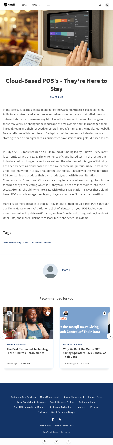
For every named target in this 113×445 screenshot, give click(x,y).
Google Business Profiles (62, 401)
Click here (36, 218)
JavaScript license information (56, 432)
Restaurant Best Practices (23, 396)
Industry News (95, 396)
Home (23, 4)
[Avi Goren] (65, 313)
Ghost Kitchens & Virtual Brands (29, 406)
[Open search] (100, 5)
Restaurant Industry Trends (15, 242)
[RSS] (60, 419)
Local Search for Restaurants (31, 401)
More (35, 4)
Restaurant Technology (61, 406)
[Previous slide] (3, 336)
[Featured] (48, 313)
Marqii (66, 270)
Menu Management (49, 396)
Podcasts (42, 412)
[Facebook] (44, 441)
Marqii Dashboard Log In (63, 412)
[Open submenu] (48, 5)
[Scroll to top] (68, 441)
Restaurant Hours (87, 401)
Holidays (81, 406)
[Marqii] (50, 271)
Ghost (71, 425)
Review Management (74, 396)
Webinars (94, 406)
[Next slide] (110, 336)
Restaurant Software (41, 242)
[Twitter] (56, 441)
